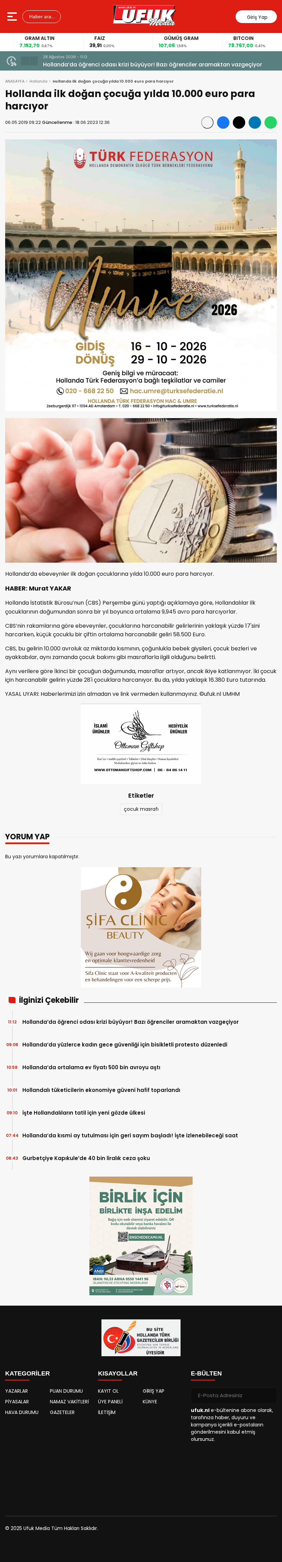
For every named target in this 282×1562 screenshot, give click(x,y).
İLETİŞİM (107, 1412)
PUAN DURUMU (66, 1391)
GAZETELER (62, 1412)
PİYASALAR (17, 1401)
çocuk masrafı (141, 809)
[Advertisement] (48, 1463)
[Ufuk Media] (144, 16)
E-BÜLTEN (206, 1373)
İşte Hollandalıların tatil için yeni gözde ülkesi (83, 1112)
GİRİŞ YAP (153, 1391)
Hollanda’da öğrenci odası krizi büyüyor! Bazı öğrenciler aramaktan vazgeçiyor (130, 1022)
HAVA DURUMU (22, 1412)
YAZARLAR (16, 1391)
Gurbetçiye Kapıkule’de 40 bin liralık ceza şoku (86, 1158)
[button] (25, 60)
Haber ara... (41, 16)
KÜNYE (150, 1401)
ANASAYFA (14, 81)
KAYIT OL (108, 1391)
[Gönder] (269, 1395)
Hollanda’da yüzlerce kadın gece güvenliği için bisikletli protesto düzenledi (124, 1044)
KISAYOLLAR (118, 1373)
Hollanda (38, 81)
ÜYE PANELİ (110, 1401)
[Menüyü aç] (13, 16)
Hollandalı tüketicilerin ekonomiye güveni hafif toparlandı (101, 1090)
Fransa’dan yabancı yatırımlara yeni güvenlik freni (112, 64)
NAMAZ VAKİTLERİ (69, 1401)
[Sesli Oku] (207, 122)
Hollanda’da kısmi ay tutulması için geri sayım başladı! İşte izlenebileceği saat (130, 1135)
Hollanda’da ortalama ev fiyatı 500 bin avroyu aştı (91, 1067)
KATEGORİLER (27, 1373)
